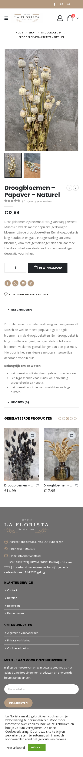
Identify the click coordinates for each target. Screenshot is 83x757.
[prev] (69, 188)
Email (23, 283)
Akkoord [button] (37, 747)
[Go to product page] (21, 454)
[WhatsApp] (69, 4)
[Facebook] (54, 4)
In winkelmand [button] (32, 435)
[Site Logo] (27, 18)
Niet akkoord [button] (15, 747)
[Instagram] (61, 4)
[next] (76, 188)
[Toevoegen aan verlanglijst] (37, 485)
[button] (7, 18)
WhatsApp (30, 283)
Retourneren (15, 613)
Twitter (15, 283)
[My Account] (59, 18)
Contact (12, 590)
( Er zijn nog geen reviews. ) (38, 201)
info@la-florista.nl (29, 556)
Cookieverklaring (18, 648)
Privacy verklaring (18, 640)
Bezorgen (13, 606)
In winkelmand (50, 268)
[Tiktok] (76, 4)
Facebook (7, 283)
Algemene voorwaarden (23, 633)
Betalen (12, 598)
